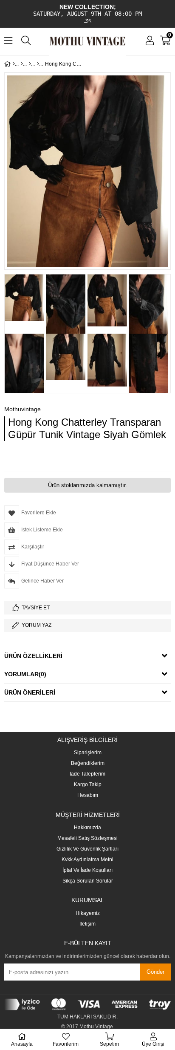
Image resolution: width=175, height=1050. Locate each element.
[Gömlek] (38, 63)
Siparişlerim (88, 753)
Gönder (155, 972)
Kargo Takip (88, 785)
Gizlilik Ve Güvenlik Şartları (87, 849)
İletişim (87, 924)
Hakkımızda (87, 828)
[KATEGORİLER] (22, 63)
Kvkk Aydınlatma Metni (87, 859)
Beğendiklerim (87, 763)
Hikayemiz (88, 913)
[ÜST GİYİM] (30, 63)
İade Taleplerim (87, 774)
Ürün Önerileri (29, 692)
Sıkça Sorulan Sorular (87, 881)
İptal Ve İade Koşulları (87, 870)
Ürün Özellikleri (33, 655)
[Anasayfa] (14, 63)
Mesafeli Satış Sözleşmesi (87, 838)
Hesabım (87, 795)
